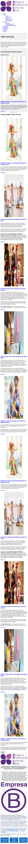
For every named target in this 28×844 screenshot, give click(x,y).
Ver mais (2, 753)
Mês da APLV (9, 20)
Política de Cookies (14, 830)
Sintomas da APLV (10, 24)
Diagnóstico (5, 26)
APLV (4, 14)
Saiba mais (3, 111)
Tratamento (5, 27)
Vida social (5, 28)
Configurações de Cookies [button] (12, 829)
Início (4, 13)
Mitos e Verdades (9, 19)
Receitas (5, 30)
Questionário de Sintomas (11, 25)
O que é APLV (9, 17)
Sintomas (5, 21)
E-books (5, 31)
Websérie (8, 18)
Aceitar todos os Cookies (5, 840)
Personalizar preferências (23, 840)
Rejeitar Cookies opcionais (14, 840)
